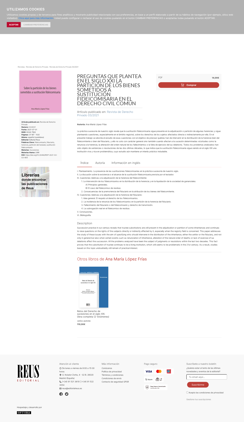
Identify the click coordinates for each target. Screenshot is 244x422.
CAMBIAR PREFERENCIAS (35, 24)
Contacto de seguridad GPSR (115, 381)
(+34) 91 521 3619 (70, 381)
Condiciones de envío (111, 378)
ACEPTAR (13, 24)
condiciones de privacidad (211, 392)
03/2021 (32, 127)
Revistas (21, 67)
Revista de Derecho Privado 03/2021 (64, 67)
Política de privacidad (112, 371)
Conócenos (107, 368)
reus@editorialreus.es (72, 388)
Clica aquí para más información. (36, 18)
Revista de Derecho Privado (37, 67)
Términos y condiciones (112, 375)
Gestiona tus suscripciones (198, 399)
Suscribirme (198, 384)
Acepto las (206, 392)
